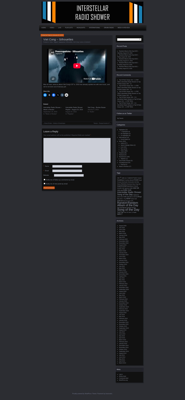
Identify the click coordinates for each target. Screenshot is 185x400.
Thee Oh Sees (127, 212)
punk (129, 200)
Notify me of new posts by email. (57, 184)
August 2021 (122, 276)
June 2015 (122, 334)
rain (132, 201)
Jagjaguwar (62, 42)
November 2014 (123, 347)
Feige (49, 35)
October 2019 (123, 305)
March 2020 (122, 297)
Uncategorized (123, 162)
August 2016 (122, 312)
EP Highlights (125, 133)
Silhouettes (69, 42)
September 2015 (124, 328)
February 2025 (123, 239)
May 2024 (122, 249)
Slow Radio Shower (125, 160)
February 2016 (123, 318)
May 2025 (122, 237)
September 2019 (124, 307)
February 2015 (123, 341)
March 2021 (122, 282)
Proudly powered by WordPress (82, 393)
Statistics (123, 158)
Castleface (120, 180)
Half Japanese (125, 188)
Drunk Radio (109, 27)
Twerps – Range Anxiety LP (102, 123)
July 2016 (122, 314)
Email (46, 170)
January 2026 (123, 235)
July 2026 (122, 227)
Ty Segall (133, 212)
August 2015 (122, 330)
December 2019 (123, 303)
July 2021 (122, 278)
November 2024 (123, 243)
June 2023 (122, 256)
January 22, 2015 (58, 35)
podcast (120, 201)
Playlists (69, 27)
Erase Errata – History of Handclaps (54, 123)
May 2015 (122, 336)
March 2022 (122, 270)
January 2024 (123, 253)
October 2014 (123, 349)
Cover (136, 180)
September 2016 (124, 311)
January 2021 (123, 285)
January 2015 (123, 343)
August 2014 (122, 353)
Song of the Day (128, 209)
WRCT (119, 214)
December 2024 (123, 241)
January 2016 (123, 320)
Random (122, 202)
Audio (43, 27)
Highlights (81, 27)
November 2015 (123, 324)
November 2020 (123, 287)
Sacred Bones (122, 207)
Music (120, 141)
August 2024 (122, 245)
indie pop (120, 190)
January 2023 (123, 260)
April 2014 (122, 361)
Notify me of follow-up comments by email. (60, 180)
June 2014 (122, 357)
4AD (118, 178)
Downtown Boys (131, 184)
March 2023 (122, 258)
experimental (121, 186)
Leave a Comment (85, 42)
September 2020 (124, 289)
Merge (140, 196)
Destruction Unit (132, 182)
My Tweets (120, 118)
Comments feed (123, 378)
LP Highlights (124, 135)
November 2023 (123, 254)
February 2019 (123, 309)
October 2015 (123, 326)
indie (131, 188)
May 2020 (122, 295)
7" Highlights (124, 131)
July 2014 (122, 355)
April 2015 (122, 338)
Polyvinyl (125, 200)
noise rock (134, 199)
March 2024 (122, 251)
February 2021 (123, 283)
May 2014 (122, 359)
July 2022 (122, 266)
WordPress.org (123, 380)
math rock (126, 196)
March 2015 (122, 340)
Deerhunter (125, 182)
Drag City (138, 184)
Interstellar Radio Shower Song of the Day (129, 193)
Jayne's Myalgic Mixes (127, 145)
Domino (123, 184)
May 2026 (122, 231)
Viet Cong (76, 42)
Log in (121, 374)
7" (120, 178)
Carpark (139, 178)
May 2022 (122, 268)
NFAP (128, 199)
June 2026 (122, 229)
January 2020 (123, 301)
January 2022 (123, 272)
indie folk (136, 188)
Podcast (121, 155)
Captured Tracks (132, 178)
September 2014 (124, 351)
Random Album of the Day (127, 204)
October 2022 (123, 264)
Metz (118, 198)
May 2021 (122, 280)
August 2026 (122, 225)
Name (46, 166)
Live (59, 27)
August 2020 (122, 291)
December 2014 (123, 345)
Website (46, 175)
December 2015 (123, 322)
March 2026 (122, 233)
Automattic (109, 393)
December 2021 (123, 274)
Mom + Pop (123, 198)
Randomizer (122, 157)
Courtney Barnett (129, 180)
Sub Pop (120, 212)
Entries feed (122, 376)
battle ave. (124, 178)
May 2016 (122, 316)
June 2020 (122, 293)
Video (52, 27)
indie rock (127, 190)
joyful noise (120, 196)
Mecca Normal (133, 196)
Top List (123, 149)
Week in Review (124, 27)
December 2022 (123, 262)
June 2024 (122, 247)
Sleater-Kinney (131, 207)
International (94, 27)
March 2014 (122, 363)
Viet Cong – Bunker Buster (97, 107)
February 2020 (123, 299)
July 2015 (122, 332)
